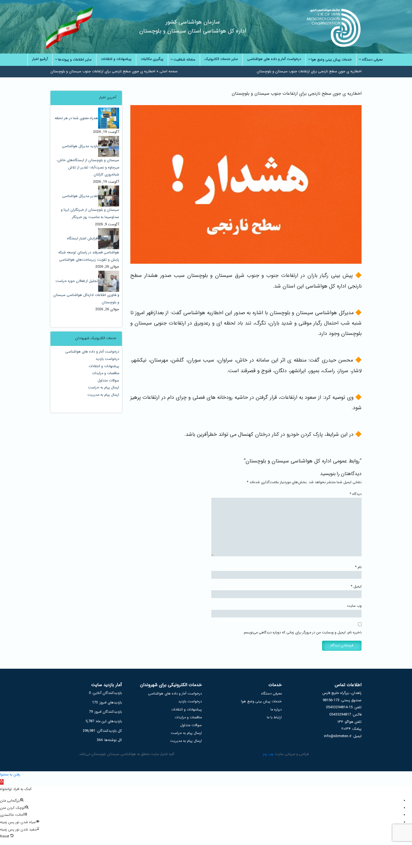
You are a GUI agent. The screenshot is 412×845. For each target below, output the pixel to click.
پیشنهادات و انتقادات (104, 366)
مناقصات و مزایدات (105, 373)
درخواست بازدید (107, 359)
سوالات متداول (108, 380)
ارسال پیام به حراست (103, 387)
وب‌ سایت (354, 606)
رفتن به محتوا (10, 774)
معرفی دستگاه (271, 693)
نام (358, 567)
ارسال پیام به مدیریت (103, 395)
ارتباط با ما (274, 717)
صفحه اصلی (168, 71)
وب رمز (268, 754)
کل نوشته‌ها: (112, 740)
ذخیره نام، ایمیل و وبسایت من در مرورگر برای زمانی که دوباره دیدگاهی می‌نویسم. (302, 632)
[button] (2, 782)
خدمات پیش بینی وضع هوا (261, 701)
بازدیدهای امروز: (110, 702)
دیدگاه (356, 494)
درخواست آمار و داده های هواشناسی (92, 352)
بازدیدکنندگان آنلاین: (106, 693)
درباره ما (276, 709)
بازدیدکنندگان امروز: (107, 712)
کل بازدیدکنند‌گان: (108, 731)
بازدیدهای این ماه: (108, 721)
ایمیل (356, 586)
